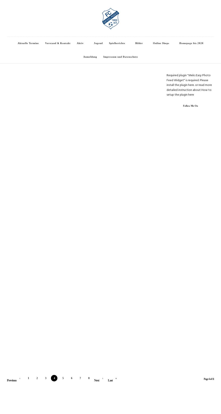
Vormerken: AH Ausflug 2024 (41, 287)
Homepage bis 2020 (191, 43)
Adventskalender (99, 322)
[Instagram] (13, 8)
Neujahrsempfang (41, 323)
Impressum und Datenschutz (120, 56)
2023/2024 (86, 117)
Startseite (116, 81)
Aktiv (80, 43)
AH (31, 281)
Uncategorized (51, 317)
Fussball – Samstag (41, 165)
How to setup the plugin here (189, 92)
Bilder (139, 43)
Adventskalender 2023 (109, 328)
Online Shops (161, 43)
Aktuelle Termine (28, 43)
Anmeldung (90, 56)
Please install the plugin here (187, 83)
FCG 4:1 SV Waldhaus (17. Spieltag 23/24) (110, 160)
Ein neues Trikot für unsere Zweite (109, 87)
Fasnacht (99, 281)
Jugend (98, 43)
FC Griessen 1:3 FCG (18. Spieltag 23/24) (110, 123)
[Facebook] (7, 8)
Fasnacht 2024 (109, 287)
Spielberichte (117, 43)
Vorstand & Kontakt (58, 43)
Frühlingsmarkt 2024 (109, 246)
